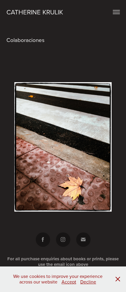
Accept (69, 282)
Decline (88, 282)
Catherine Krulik (34, 11)
